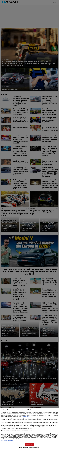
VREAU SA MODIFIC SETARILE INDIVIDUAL (29, 447)
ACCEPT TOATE (29, 444)
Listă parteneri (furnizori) (7, 440)
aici (31, 424)
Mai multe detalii (25, 416)
